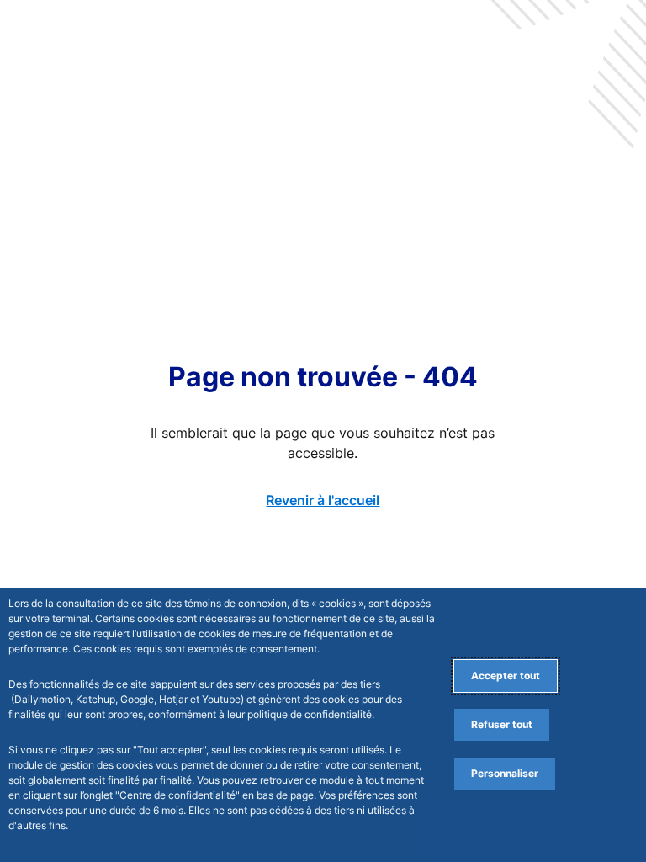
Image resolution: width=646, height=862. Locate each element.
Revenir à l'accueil (322, 500)
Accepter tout (505, 675)
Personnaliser (504, 773)
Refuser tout (501, 724)
